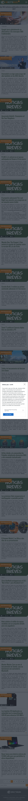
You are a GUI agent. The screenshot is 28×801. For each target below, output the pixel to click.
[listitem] (14, 410)
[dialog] (14, 400)
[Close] (25, 384)
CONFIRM (8, 414)
